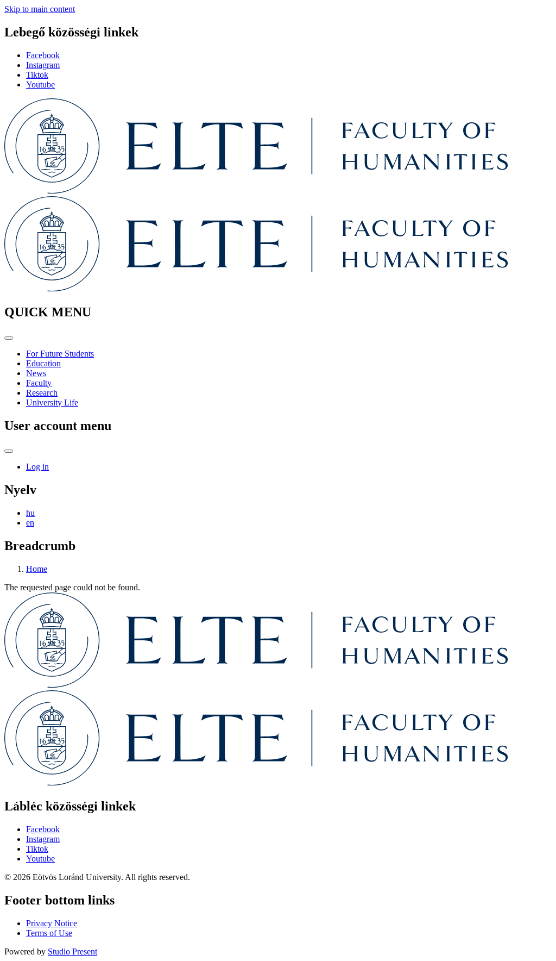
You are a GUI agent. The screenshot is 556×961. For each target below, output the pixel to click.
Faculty (39, 383)
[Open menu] (8, 338)
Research (42, 392)
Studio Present (72, 951)
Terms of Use (49, 933)
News (36, 373)
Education (43, 363)
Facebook (43, 55)
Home (36, 568)
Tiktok (37, 74)
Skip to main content (39, 9)
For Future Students (60, 353)
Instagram (43, 65)
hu (30, 512)
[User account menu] (8, 451)
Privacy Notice (51, 923)
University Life (52, 402)
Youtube (40, 84)
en (30, 522)
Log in (37, 466)
